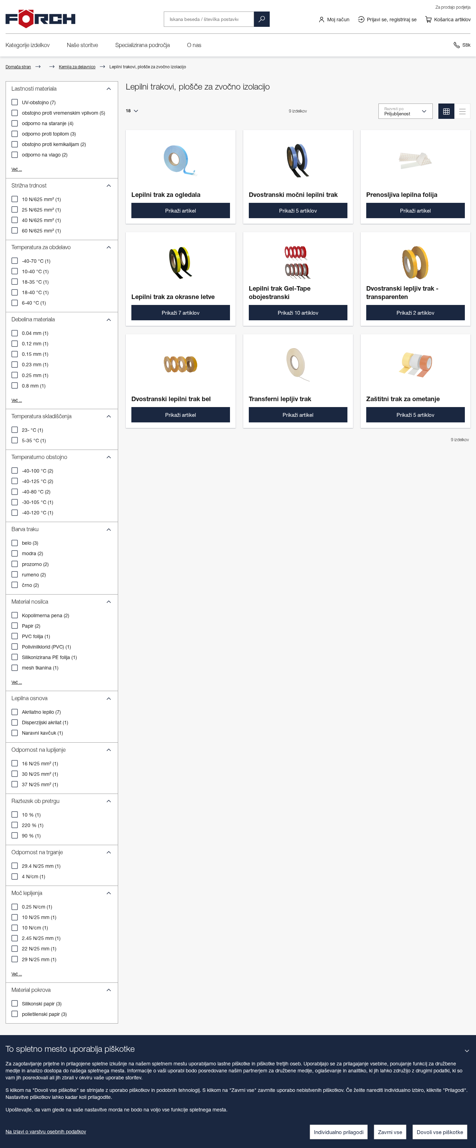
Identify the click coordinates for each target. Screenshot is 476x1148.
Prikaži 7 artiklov (181, 312)
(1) (41, 199)
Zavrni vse (390, 1132)
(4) (48, 123)
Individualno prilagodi (338, 1132)
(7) (39, 102)
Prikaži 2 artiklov (416, 312)
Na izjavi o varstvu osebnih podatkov (46, 1131)
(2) (54, 144)
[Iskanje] (262, 19)
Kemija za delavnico (77, 66)
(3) (49, 134)
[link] (334, 19)
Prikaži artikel (180, 210)
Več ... (16, 169)
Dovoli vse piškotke (440, 1132)
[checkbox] (14, 102)
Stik (466, 45)
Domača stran (18, 66)
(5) (63, 113)
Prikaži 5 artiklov (298, 210)
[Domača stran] (40, 19)
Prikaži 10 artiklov (298, 312)
